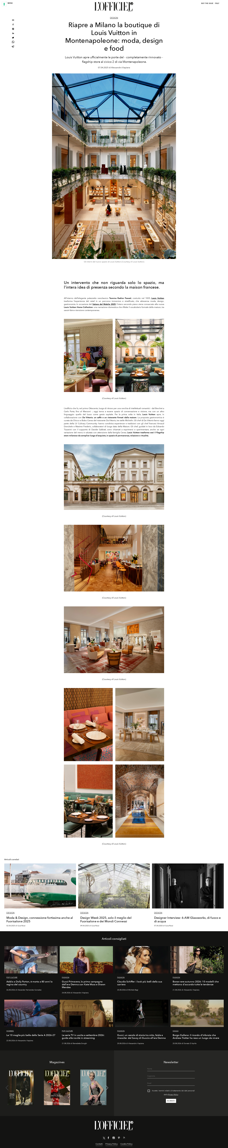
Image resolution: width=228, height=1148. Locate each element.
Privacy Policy (173, 1095)
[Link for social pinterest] (119, 1138)
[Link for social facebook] (108, 1138)
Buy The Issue (207, 3)
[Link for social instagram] (113, 1138)
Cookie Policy (126, 1144)
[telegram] (13, 47)
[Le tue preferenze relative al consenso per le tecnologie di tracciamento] (4, 4)
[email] (13, 20)
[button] (107, 1087)
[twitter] (13, 38)
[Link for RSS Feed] (124, 1138)
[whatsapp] (13, 42)
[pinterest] (13, 29)
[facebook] (13, 25)
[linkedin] (13, 33)
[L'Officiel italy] (114, 6)
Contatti (99, 1144)
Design (114, 18)
